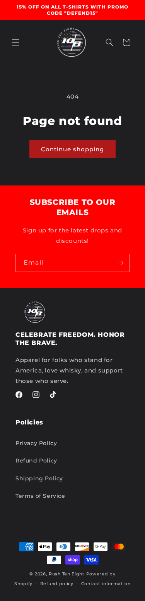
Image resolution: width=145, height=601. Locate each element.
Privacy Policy (36, 443)
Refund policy (56, 583)
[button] (15, 42)
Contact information (106, 583)
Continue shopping (72, 149)
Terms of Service (40, 495)
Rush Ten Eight (67, 574)
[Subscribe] (120, 263)
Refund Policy (36, 460)
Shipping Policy (39, 478)
